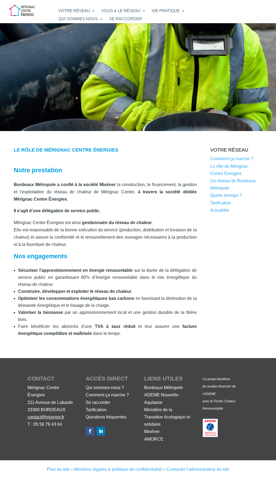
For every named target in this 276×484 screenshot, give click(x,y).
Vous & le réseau (120, 11)
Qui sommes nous (78, 19)
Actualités (219, 210)
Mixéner (152, 431)
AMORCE (153, 439)
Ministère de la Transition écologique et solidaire (167, 417)
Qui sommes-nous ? (105, 387)
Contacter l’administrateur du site (198, 469)
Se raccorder (125, 19)
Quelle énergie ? (226, 195)
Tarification (220, 203)
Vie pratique (166, 11)
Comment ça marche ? (231, 158)
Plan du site (58, 469)
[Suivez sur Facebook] (90, 431)
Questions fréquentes (106, 417)
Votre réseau (74, 11)
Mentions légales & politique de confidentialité (118, 469)
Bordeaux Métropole (163, 387)
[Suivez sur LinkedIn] (100, 431)
